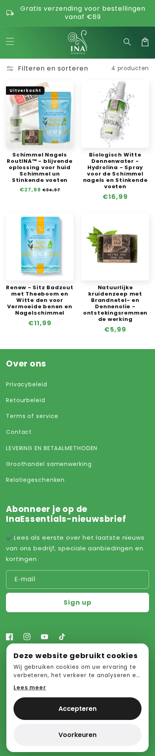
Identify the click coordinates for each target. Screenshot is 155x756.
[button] (127, 42)
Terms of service (32, 416)
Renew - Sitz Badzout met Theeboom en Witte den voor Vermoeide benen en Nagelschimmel (40, 300)
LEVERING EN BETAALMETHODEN (51, 448)
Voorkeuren (77, 734)
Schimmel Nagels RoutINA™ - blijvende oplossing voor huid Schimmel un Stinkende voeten (40, 167)
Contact (19, 432)
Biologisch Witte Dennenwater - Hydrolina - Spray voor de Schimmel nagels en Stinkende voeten (115, 171)
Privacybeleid (26, 384)
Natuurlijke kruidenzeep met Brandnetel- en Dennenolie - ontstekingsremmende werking (115, 303)
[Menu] (10, 42)
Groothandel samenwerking (49, 464)
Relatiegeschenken (35, 480)
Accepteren (77, 708)
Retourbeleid (25, 400)
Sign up (77, 602)
